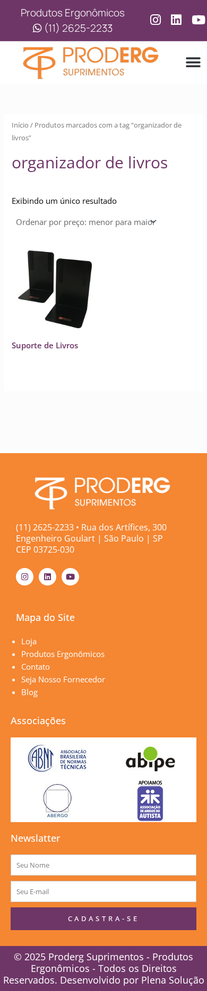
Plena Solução (171, 980)
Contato (35, 666)
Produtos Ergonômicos (63, 653)
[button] (193, 63)
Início (20, 125)
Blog (29, 692)
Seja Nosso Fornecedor (63, 679)
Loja (29, 641)
